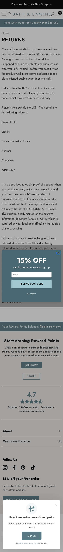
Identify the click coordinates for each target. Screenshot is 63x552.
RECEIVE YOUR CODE (31, 284)
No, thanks (31, 293)
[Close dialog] (58, 253)
